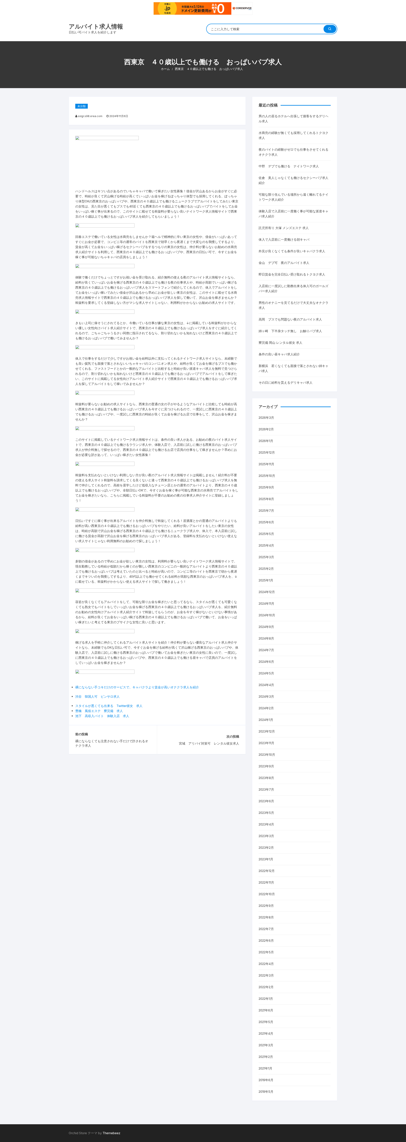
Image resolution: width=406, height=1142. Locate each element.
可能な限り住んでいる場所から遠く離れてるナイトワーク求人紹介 (293, 197)
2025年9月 (266, 487)
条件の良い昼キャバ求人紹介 (279, 354)
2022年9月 (266, 906)
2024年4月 (266, 685)
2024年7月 (266, 650)
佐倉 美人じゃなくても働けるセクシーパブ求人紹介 (293, 180)
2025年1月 (266, 580)
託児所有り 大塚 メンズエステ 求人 (284, 228)
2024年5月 (266, 673)
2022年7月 (266, 929)
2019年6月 (266, 1080)
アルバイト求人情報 (96, 26)
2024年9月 (266, 627)
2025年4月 (266, 545)
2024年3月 (266, 696)
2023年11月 (266, 743)
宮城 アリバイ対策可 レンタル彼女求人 (209, 743)
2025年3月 (266, 557)
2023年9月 (266, 766)
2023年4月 (266, 824)
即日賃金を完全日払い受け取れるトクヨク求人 (292, 274)
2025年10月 (267, 476)
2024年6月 (266, 662)
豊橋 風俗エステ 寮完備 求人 (99, 711)
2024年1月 (266, 720)
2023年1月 (266, 859)
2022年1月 (266, 999)
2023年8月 (266, 778)
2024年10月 (267, 615)
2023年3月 (266, 836)
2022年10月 (267, 894)
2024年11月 (266, 604)
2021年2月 (266, 1057)
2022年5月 (266, 952)
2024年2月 (266, 708)
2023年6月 (266, 801)
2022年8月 (266, 917)
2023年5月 (266, 813)
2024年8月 (266, 638)
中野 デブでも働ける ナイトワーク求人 (289, 166)
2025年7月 (266, 511)
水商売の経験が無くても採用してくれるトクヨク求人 (293, 135)
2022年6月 (266, 941)
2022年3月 (266, 975)
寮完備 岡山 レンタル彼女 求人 (280, 343)
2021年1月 (265, 1068)
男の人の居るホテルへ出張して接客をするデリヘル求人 (293, 118)
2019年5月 (266, 1092)
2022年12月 (267, 871)
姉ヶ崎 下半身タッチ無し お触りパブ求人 (290, 331)
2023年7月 (266, 789)
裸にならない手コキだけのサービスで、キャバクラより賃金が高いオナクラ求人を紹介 (137, 687)
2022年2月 (266, 987)
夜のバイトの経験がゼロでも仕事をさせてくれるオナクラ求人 (293, 152)
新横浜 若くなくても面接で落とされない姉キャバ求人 (293, 368)
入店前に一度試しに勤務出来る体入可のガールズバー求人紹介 (293, 288)
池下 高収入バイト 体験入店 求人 (102, 716)
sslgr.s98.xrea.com (90, 116)
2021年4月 (266, 1033)
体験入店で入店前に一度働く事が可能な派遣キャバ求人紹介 (293, 213)
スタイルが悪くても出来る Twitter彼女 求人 (109, 706)
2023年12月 (267, 731)
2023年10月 (267, 755)
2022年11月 (266, 882)
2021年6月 (266, 1010)
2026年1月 (266, 441)
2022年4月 (266, 964)
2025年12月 (267, 452)
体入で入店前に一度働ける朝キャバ (284, 239)
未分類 (81, 106)
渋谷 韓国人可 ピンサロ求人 (97, 696)
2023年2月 (266, 848)
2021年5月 (266, 1022)
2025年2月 (266, 569)
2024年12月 (267, 592)
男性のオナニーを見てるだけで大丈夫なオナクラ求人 (293, 305)
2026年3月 (266, 418)
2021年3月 (266, 1045)
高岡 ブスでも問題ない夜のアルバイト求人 (290, 319)
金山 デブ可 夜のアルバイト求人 (284, 263)
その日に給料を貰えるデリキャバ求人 (286, 383)
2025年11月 (266, 464)
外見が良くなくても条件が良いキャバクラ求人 (292, 251)
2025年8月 (266, 499)
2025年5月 (266, 534)
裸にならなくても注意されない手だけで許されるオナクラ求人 (111, 743)
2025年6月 (266, 522)
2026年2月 (266, 429)
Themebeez (111, 1133)
